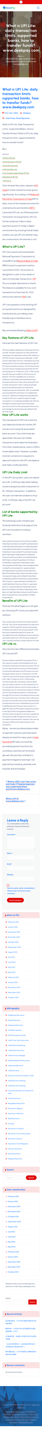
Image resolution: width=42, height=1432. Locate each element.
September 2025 (14, 947)
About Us (35, 1405)
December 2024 (14, 987)
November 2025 (14, 937)
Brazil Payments (14, 1118)
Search (8, 1298)
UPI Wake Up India (14, 1030)
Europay (11, 1123)
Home (20, 56)
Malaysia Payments (15, 1159)
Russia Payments (14, 1020)
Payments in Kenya (15, 1139)
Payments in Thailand (16, 1129)
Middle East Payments (16, 1015)
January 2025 (13, 982)
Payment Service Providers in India (21, 1076)
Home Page (10, 1412)
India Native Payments (16, 1050)
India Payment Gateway (17, 1081)
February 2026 (13, 922)
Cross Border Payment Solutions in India (21, 1092)
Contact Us (21, 1407)
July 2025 (11, 957)
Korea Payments (14, 1154)
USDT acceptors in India (17, 1035)
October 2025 (13, 942)
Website (10, 875)
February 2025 (13, 977)
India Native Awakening (16, 1045)
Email (9, 864)
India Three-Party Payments (18, 118)
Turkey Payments (14, 1098)
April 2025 (11, 972)
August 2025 (12, 952)
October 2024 (13, 997)
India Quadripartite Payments (19, 1060)
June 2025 (12, 962)
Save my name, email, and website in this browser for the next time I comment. (21, 890)
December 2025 (14, 932)
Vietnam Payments (15, 1149)
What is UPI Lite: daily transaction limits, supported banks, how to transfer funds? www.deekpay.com (21, 61)
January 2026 (13, 927)
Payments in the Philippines (18, 1144)
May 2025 (11, 967)
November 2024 (14, 992)
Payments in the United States (19, 1134)
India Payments (13, 1070)
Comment (11, 834)
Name (10, 853)
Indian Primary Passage (16, 1055)
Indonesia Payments (15, 1025)
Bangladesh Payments (16, 1103)
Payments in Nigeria (15, 1108)
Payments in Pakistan (16, 1113)
